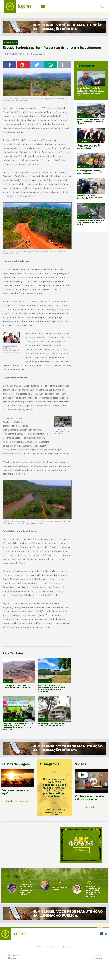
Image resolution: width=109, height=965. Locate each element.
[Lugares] (19, 6)
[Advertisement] (28, 845)
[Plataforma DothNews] (97, 958)
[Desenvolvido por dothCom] (12, 958)
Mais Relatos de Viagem (17, 801)
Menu (43, 6)
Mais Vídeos (91, 807)
